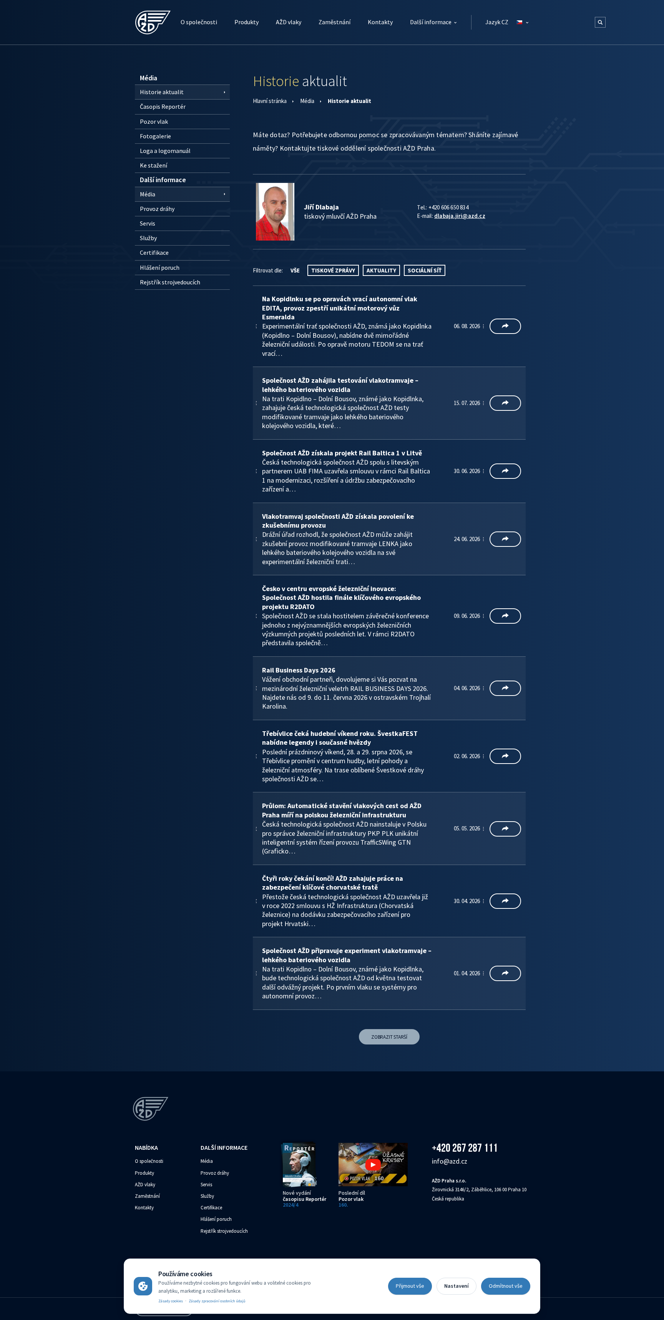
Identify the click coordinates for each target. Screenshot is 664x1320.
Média (307, 101)
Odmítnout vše (506, 1285)
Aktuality (381, 270)
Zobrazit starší (389, 1037)
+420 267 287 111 (465, 1147)
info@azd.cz (449, 1161)
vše (295, 270)
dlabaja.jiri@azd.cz (459, 215)
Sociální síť (425, 270)
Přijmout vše (410, 1285)
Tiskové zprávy (333, 270)
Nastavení (456, 1285)
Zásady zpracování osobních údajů (217, 1300)
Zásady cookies (170, 1300)
